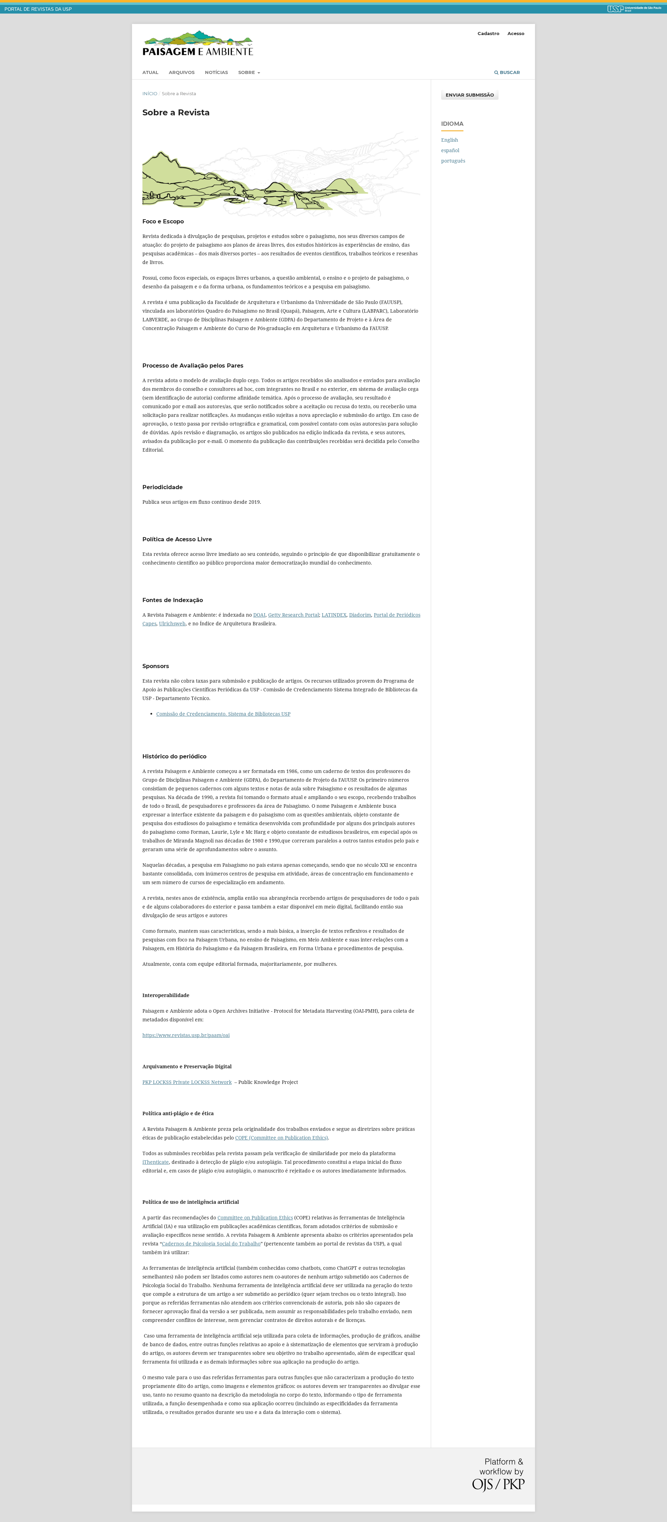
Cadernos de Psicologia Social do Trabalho (211, 1243)
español (450, 150)
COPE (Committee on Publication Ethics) (281, 1137)
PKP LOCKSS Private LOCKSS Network (187, 1082)
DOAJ (259, 614)
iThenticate (155, 1162)
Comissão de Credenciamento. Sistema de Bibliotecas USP (223, 713)
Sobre (247, 72)
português (453, 160)
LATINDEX (334, 614)
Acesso (516, 33)
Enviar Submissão (470, 95)
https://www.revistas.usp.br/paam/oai (186, 1035)
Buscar (509, 72)
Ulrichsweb (172, 623)
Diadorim (360, 614)
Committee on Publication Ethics (255, 1217)
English (449, 140)
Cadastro (489, 33)
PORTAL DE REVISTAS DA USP (38, 9)
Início (149, 93)
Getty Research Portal (293, 614)
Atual (150, 72)
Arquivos (182, 72)
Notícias (216, 72)
